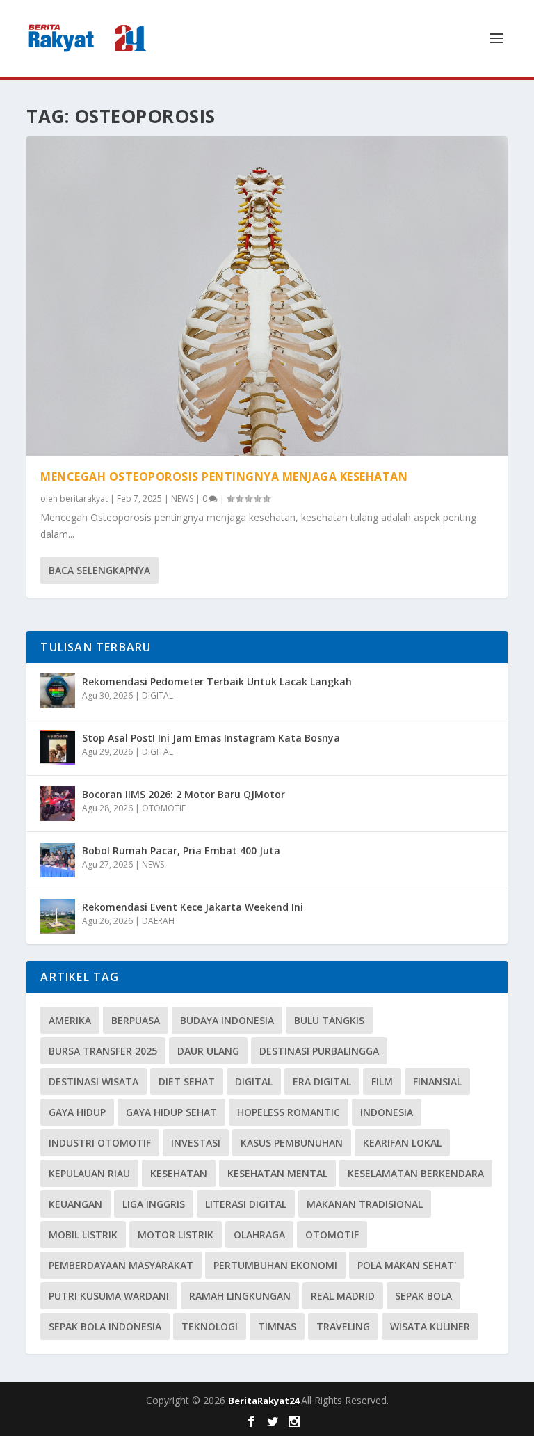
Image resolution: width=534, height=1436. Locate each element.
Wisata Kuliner (430, 1326)
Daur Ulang (208, 1051)
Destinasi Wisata (93, 1081)
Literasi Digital (245, 1204)
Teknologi (209, 1326)
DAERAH (158, 921)
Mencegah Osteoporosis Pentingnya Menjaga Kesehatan (223, 476)
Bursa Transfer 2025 (103, 1051)
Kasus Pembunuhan (292, 1142)
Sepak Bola (423, 1295)
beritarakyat (84, 498)
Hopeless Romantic (288, 1112)
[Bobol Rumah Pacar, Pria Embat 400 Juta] (57, 860)
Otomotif (332, 1234)
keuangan (75, 1204)
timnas (277, 1326)
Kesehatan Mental (277, 1173)
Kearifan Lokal (402, 1142)
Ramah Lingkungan (240, 1295)
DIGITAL (157, 695)
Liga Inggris (153, 1204)
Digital (254, 1081)
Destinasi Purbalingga (319, 1051)
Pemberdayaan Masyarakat (121, 1265)
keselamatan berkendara (416, 1173)
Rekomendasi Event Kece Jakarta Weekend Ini (192, 907)
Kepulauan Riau (89, 1173)
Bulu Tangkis (329, 1020)
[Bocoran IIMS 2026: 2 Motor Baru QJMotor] (57, 803)
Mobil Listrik (83, 1234)
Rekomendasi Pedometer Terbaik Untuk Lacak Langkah (217, 681)
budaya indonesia (227, 1020)
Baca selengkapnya (99, 570)
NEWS (182, 498)
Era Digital (322, 1081)
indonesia (386, 1112)
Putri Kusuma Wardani (109, 1295)
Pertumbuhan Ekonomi (275, 1265)
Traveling (343, 1326)
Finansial (437, 1081)
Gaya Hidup (77, 1112)
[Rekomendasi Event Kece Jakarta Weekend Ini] (57, 916)
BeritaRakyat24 (264, 1400)
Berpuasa (135, 1020)
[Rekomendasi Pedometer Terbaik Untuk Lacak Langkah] (57, 690)
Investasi (195, 1142)
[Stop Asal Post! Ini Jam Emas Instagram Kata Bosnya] (57, 747)
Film (382, 1081)
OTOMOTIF (164, 808)
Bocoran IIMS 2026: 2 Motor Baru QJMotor (183, 794)
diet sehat (187, 1081)
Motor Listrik (175, 1234)
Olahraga (259, 1234)
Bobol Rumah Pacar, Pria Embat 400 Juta (181, 850)
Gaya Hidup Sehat (171, 1112)
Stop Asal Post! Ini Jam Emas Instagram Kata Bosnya (211, 737)
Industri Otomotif (100, 1142)
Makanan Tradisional (365, 1204)
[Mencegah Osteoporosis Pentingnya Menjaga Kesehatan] (266, 296)
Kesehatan (178, 1173)
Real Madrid (343, 1295)
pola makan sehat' (406, 1265)
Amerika (70, 1020)
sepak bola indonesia (105, 1326)
